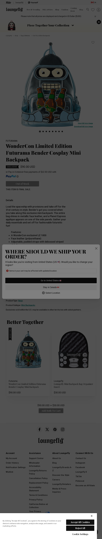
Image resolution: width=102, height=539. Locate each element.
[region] (48, 526)
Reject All (80, 528)
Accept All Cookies (80, 522)
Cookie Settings (80, 534)
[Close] (91, 516)
